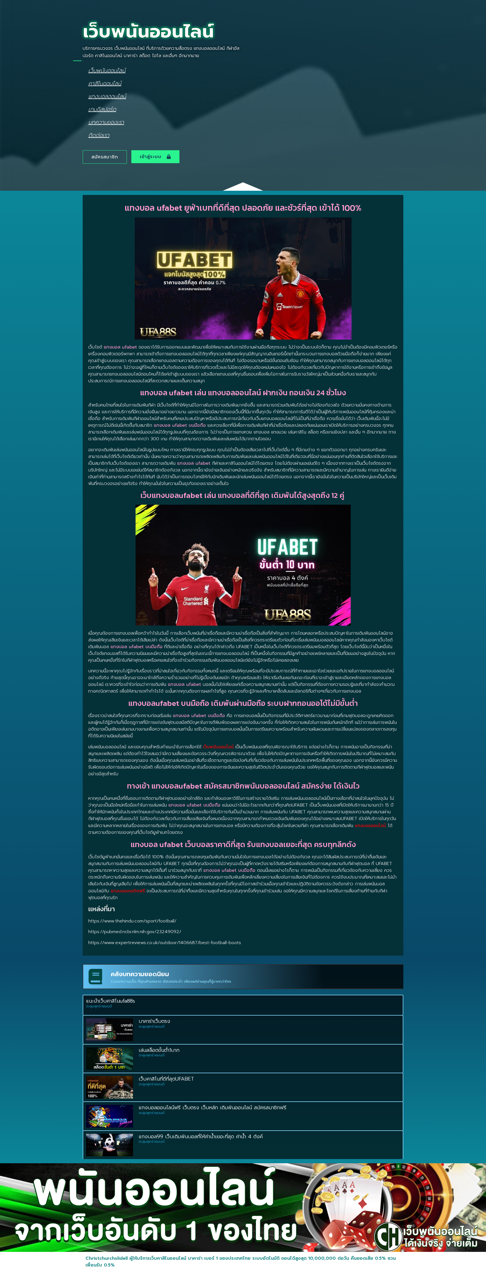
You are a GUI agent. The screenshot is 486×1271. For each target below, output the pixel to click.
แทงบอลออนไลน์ (107, 96)
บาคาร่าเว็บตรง (154, 1021)
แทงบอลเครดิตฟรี (128, 890)
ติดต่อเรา (98, 135)
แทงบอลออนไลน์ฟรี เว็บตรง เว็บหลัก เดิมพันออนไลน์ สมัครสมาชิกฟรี (212, 1107)
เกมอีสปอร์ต (102, 109)
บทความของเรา (106, 122)
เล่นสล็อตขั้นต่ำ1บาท (159, 1050)
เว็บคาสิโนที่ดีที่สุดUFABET (166, 1079)
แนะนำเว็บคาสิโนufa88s (110, 1001)
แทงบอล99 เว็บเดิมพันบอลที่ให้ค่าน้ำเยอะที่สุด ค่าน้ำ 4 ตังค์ (202, 1136)
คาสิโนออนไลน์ (104, 83)
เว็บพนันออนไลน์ (106, 70)
